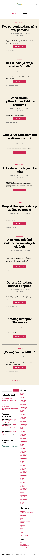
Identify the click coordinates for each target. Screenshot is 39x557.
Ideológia (22, 516)
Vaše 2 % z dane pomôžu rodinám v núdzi (19, 136)
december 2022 (23, 454)
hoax (10, 227)
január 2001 (22, 503)
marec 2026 (22, 398)
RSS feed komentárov (24, 545)
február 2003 (23, 498)
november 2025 (23, 404)
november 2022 (23, 455)
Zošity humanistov (24, 535)
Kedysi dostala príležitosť (7, 398)
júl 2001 (22, 502)
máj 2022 (22, 464)
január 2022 (22, 469)
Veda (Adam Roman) (24, 533)
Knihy (19, 315)
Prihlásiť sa (22, 542)
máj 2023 (22, 447)
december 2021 (23, 471)
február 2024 (23, 434)
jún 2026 (22, 394)
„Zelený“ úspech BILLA (19, 352)
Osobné (22, 524)
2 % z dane (9, 50)
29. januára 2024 (27, 141)
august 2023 (23, 442)
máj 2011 (22, 493)
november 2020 (23, 489)
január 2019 (22, 492)
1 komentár (20, 71)
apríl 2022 (22, 465)
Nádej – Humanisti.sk (6, 434)
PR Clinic (15, 122)
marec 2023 (22, 449)
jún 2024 (22, 428)
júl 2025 (22, 410)
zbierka (16, 227)
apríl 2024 (22, 431)
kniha (8, 340)
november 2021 (23, 472)
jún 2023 (22, 445)
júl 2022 (22, 461)
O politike (22, 522)
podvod (13, 227)
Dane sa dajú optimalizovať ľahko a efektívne (19, 101)
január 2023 (22, 452)
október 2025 (23, 405)
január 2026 (22, 401)
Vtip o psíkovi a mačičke (7, 404)
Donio (8, 227)
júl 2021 (22, 478)
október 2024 (23, 422)
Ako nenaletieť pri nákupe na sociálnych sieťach (19, 243)
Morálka (22, 519)
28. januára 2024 (27, 175)
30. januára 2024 (27, 108)
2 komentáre (20, 327)
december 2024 (23, 420)
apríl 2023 (22, 448)
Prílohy (21, 528)
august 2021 (23, 476)
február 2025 (23, 417)
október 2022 (23, 457)
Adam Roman (23, 511)
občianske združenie (15, 193)
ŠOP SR (10, 340)
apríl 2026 (22, 397)
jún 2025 (22, 411)
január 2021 (22, 486)
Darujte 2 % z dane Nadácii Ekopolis (19, 284)
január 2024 (22, 435)
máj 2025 (22, 413)
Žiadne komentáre (20, 35)
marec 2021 (22, 483)
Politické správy (23, 525)
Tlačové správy (19, 59)
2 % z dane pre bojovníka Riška (19, 169)
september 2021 (23, 475)
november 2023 (23, 438)
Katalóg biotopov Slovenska (19, 320)
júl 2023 (22, 444)
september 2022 (23, 458)
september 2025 (23, 407)
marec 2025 (22, 415)
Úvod (21, 531)
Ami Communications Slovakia (12, 85)
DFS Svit (12, 50)
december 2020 (23, 488)
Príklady (22, 526)
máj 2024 (22, 430)
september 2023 (23, 441)
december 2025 (23, 403)
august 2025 (23, 408)
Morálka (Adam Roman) (25, 521)
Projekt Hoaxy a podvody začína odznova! (19, 207)
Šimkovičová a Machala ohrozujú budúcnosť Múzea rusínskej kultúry (9, 421)
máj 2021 (22, 481)
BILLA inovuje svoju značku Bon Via (19, 64)
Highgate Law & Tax (10, 122)
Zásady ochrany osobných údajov (18, 554)
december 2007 (23, 495)
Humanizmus (23, 515)
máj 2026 (22, 396)
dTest (8, 270)
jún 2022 (22, 462)
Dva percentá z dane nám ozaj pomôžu (19, 28)
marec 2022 (22, 466)
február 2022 (23, 468)
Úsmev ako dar (13, 156)
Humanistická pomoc (19, 22)
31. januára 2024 (27, 33)
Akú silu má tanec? (6, 406)
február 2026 (23, 400)
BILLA (19, 85)
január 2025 (22, 418)
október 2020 (23, 491)
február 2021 (23, 485)
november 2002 (23, 499)
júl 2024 (22, 427)
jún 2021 (22, 479)
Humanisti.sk (8, 554)
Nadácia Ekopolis (14, 306)
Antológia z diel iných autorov (26, 512)
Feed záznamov (23, 544)
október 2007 (23, 496)
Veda (21, 532)
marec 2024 (22, 432)
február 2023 (23, 451)
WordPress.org (23, 547)
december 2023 (23, 437)
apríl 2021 (22, 482)
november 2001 (23, 500)
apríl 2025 (22, 414)
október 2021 (23, 474)
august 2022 (23, 459)
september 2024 (23, 424)
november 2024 (23, 421)
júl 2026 (22, 393)
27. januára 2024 (27, 250)
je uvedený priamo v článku (17, 33)
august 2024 (23, 425)
